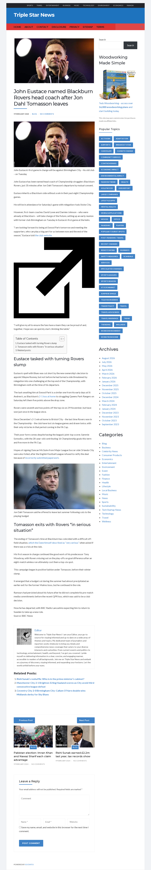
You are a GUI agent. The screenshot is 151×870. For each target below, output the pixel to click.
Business (66, 5)
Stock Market (108, 287)
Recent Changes (109, 244)
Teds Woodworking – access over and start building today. (116, 107)
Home (17, 26)
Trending (105, 324)
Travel (39, 5)
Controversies (108, 163)
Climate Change (125, 151)
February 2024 (109, 404)
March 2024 (108, 400)
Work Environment (111, 331)
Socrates (29, 864)
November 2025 (110, 389)
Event (105, 470)
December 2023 (110, 412)
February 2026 (109, 377)
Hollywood (107, 188)
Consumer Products (112, 455)
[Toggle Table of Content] (60, 338)
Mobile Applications (111, 213)
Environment (104, 5)
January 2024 (108, 408)
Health (124, 182)
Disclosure (59, 26)
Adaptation (122, 138)
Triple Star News (34, 14)
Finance (106, 478)
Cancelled (106, 151)
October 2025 (109, 393)
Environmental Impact (112, 176)
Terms (100, 26)
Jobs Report (124, 188)
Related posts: (24, 350)
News (105, 498)
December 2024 (110, 397)
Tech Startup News (111, 509)
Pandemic (106, 225)
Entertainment (52, 5)
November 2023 (110, 416)
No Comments (47, 114)
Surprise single (108, 293)
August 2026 (108, 358)
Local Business (109, 490)
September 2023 (110, 424)
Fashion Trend (108, 182)
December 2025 (110, 385)
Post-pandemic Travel (112, 238)
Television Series (109, 300)
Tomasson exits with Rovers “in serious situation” (40, 346)
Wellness (120, 324)
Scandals (128, 256)
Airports (105, 145)
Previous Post (26, 720)
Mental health (108, 207)
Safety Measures (109, 256)
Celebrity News (110, 451)
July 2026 (107, 362)
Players (120, 225)
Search (102, 39)
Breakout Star (123, 145)
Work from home (109, 337)
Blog (34, 114)
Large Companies (109, 194)
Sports (30, 5)
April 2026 (107, 369)
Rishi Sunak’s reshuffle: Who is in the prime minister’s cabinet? (50, 678)
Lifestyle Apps (108, 200)
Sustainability (109, 505)
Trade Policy (107, 306)
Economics (118, 5)
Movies (104, 219)
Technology (88, 5)
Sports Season (108, 281)
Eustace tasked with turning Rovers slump (37, 343)
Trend (127, 318)
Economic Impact (110, 169)
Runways (124, 250)
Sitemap (88, 26)
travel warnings (109, 318)
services (105, 262)
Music (76, 5)
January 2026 (108, 381)
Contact (42, 26)
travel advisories (110, 312)
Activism (105, 138)
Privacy (74, 26)
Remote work (108, 250)
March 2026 (108, 373)
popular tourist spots (112, 231)
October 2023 (109, 420)
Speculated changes (111, 269)
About (28, 26)
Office (117, 219)
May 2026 (107, 365)
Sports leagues (108, 275)
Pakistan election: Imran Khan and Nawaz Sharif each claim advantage (33, 756)
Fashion (130, 5)
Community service (111, 157)
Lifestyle (106, 486)
